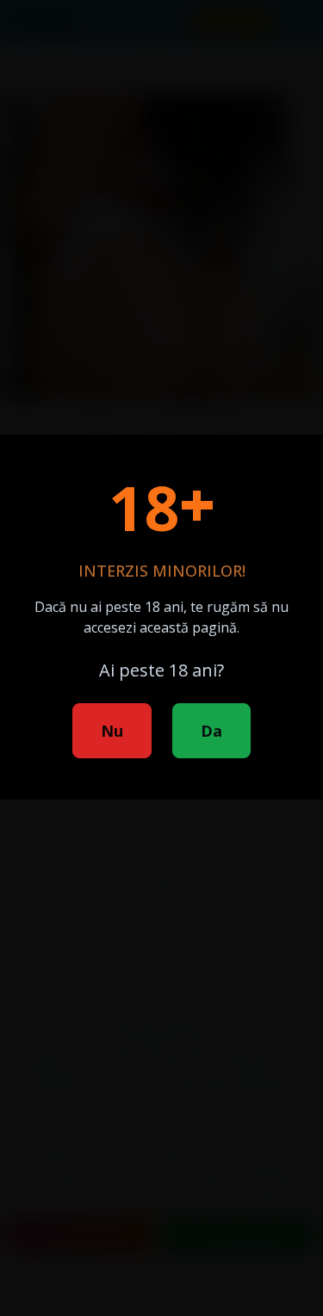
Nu (112, 730)
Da (211, 730)
